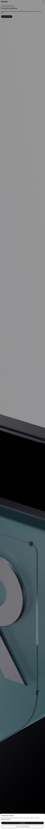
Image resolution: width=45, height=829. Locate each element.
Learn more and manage (6, 819)
